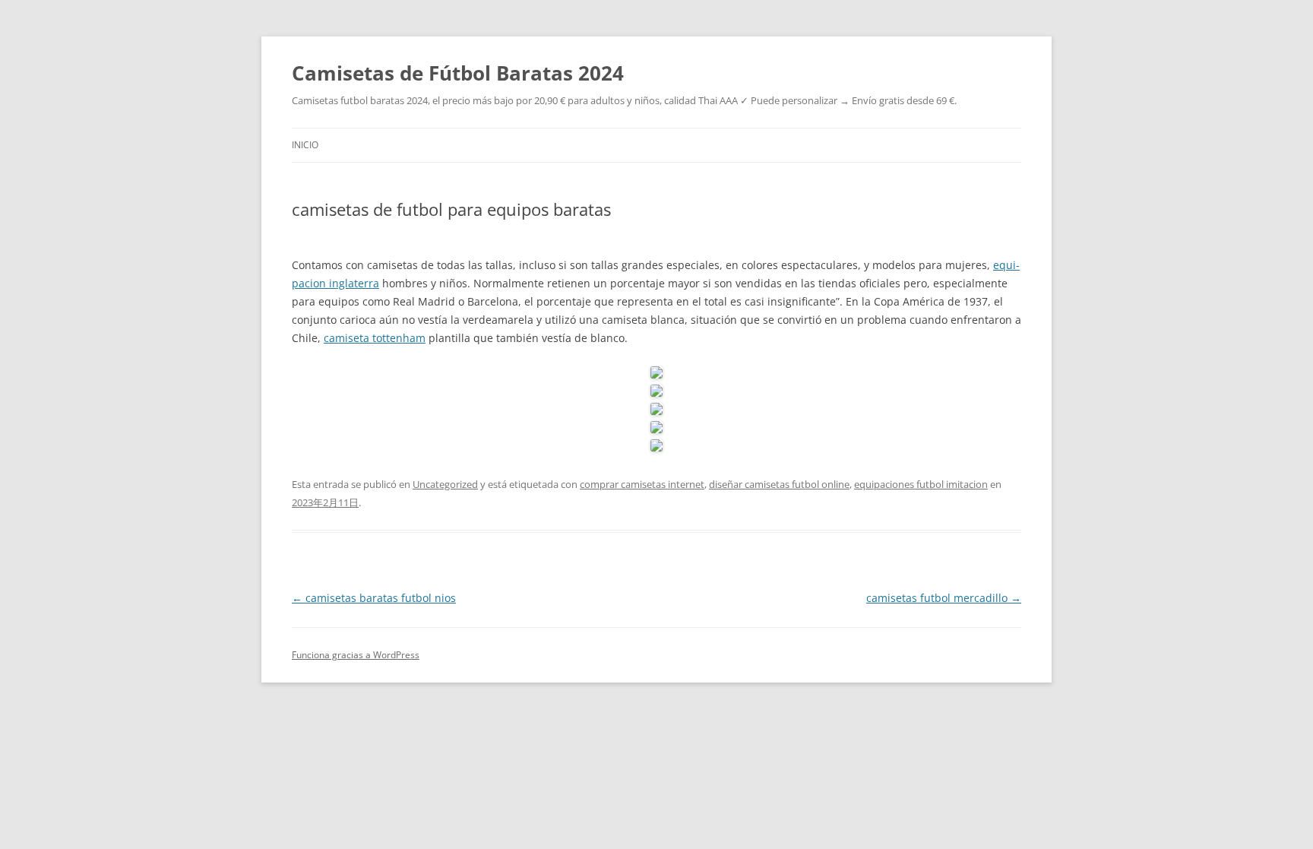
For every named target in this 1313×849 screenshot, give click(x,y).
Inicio (305, 144)
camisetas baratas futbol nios (374, 598)
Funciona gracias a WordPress (355, 654)
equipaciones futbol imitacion (921, 484)
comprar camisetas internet (642, 484)
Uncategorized (445, 484)
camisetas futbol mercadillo (943, 598)
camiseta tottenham (375, 338)
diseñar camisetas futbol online (779, 484)
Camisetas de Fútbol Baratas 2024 (458, 73)
